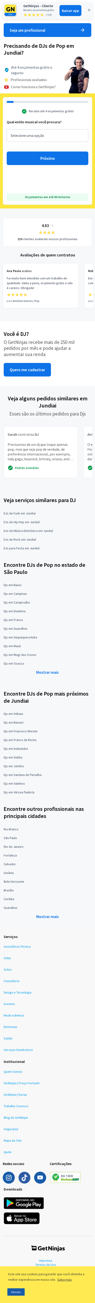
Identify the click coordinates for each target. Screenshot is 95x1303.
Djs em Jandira (14, 766)
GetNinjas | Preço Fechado (22, 1083)
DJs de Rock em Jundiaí (20, 539)
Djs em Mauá (12, 646)
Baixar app (70, 10)
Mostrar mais (47, 672)
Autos (8, 969)
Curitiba (9, 899)
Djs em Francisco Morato (21, 731)
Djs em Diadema (15, 611)
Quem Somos (13, 1072)
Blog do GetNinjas (16, 1117)
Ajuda (7, 1152)
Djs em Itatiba (13, 757)
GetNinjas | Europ (15, 1094)
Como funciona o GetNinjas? (33, 86)
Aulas (7, 958)
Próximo (47, 158)
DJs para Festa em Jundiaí (21, 548)
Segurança (11, 1129)
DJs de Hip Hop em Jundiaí (22, 522)
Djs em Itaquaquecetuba (20, 637)
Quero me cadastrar (27, 369)
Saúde (8, 1038)
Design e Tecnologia (17, 992)
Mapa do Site (13, 1140)
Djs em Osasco (14, 663)
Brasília (9, 890)
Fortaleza (10, 855)
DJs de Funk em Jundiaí (20, 513)
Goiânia (9, 873)
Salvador (10, 864)
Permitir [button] (16, 1292)
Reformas (10, 1027)
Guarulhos (11, 908)
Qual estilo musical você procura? (34, 122)
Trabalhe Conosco (16, 1106)
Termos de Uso (45, 1265)
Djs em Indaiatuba (16, 749)
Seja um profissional (27, 30)
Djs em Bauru (12, 585)
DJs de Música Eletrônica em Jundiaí (28, 531)
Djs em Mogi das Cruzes (20, 655)
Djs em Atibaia (13, 714)
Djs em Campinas (15, 594)
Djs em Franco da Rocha (20, 740)
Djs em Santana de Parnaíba (23, 775)
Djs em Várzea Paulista (19, 792)
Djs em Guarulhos (15, 628)
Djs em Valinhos (14, 783)
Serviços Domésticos (18, 1050)
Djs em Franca (13, 620)
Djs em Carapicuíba (17, 602)
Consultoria (11, 981)
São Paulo (10, 838)
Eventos (9, 1004)
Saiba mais (64, 1280)
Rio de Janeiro (14, 847)
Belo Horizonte (14, 881)
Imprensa (45, 1260)
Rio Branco (11, 829)
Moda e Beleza (14, 1015)
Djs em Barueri (14, 722)
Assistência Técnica (17, 946)
